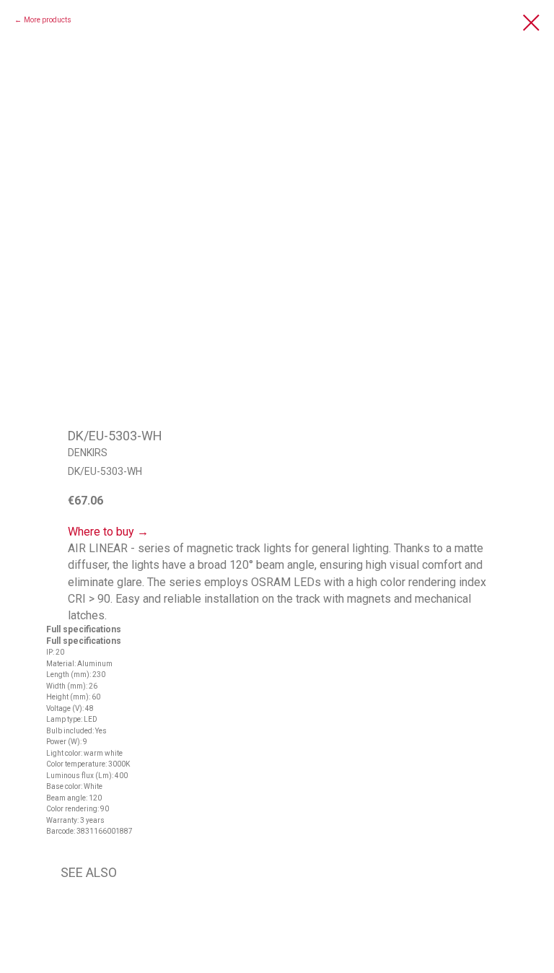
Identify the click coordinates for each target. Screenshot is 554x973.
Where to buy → (108, 531)
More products (47, 20)
